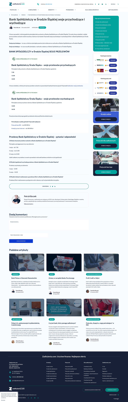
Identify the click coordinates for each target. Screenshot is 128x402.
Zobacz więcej (106, 119)
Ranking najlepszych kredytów (93, 389)
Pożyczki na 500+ (100, 39)
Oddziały (42, 27)
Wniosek (113, 60)
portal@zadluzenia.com (18, 380)
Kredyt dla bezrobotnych (102, 36)
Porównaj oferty (112, 389)
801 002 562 (49, 4)
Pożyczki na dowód (101, 28)
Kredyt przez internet (101, 31)
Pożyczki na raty (100, 33)
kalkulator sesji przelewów (75, 86)
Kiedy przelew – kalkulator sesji (104, 42)
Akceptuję (3, 400)
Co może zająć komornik (102, 45)
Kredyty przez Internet (18, 128)
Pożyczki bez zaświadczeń (103, 48)
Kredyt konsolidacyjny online (103, 25)
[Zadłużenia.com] (16, 4)
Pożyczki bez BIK (16, 125)
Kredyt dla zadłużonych (102, 22)
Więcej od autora (28, 204)
